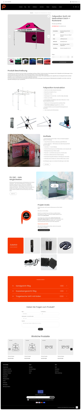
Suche (30, 372)
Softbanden (5, 382)
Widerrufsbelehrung (58, 372)
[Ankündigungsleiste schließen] (79, 1)
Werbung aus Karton (6, 386)
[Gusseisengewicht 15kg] (40, 291)
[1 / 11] (11, 61)
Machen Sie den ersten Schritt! (43, 223)
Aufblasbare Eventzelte (7, 369)
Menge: (53, 54)
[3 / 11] (25, 61)
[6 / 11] (47, 61)
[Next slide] (48, 36)
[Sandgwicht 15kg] (40, 285)
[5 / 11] (40, 61)
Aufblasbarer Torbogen (7, 372)
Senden (40, 329)
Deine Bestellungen (32, 369)
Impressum (57, 370)
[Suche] (74, 7)
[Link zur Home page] (40, 391)
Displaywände (5, 374)
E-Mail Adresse (43, 311)
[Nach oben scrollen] (77, 407)
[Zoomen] (48, 16)
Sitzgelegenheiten (6, 378)
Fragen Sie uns (13, 193)
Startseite (31, 12)
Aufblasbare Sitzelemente (7, 370)
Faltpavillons (5, 376)
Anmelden (31, 367)
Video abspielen (55, 186)
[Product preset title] (16, 347)
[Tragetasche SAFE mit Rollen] (40, 296)
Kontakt (30, 370)
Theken (4, 380)
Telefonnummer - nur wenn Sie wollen (27, 316)
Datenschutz (57, 369)
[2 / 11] (18, 61)
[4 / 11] (32, 61)
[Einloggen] (76, 7)
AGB (56, 367)
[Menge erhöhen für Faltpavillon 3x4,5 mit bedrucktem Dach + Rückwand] (68, 57)
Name (23, 311)
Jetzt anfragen (47, 164)
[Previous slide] (9, 36)
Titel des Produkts (11, 356)
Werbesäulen (5, 384)
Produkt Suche (5, 367)
